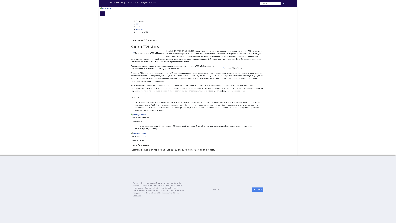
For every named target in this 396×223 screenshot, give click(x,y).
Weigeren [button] (216, 189)
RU (284, 3)
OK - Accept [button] (258, 189)
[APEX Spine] (198, 9)
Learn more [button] (137, 196)
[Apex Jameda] (138, 115)
